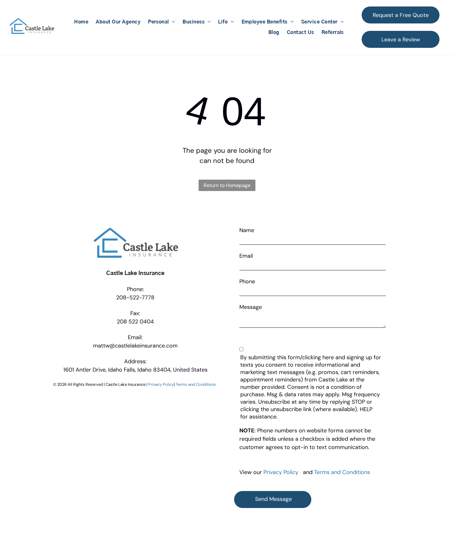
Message (250, 307)
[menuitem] (81, 22)
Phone (247, 281)
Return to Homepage (227, 185)
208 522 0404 (135, 321)
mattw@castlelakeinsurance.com (135, 345)
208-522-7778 (135, 297)
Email (246, 256)
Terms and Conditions (196, 384)
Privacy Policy (161, 384)
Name (246, 230)
